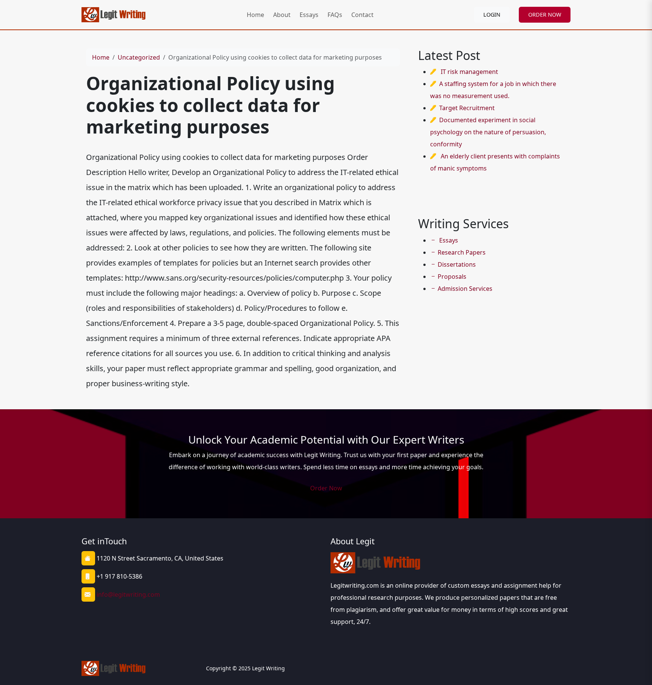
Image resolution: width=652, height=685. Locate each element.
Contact (362, 15)
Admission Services (465, 288)
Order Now (326, 488)
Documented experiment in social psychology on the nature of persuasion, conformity (488, 132)
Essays (309, 15)
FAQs (335, 15)
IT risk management (469, 72)
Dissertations (457, 264)
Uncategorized (139, 57)
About (282, 15)
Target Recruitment (467, 108)
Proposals (452, 276)
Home (255, 15)
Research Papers (462, 252)
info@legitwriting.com (128, 594)
